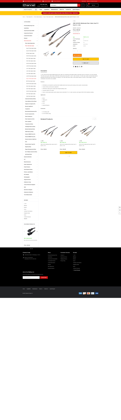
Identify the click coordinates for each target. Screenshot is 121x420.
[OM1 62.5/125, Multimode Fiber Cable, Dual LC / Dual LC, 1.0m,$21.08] (68, 131)
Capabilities (29, 288)
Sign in (88, 1)
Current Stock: (76, 33)
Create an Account (94, 1)
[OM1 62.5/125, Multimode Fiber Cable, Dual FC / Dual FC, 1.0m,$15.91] (49, 131)
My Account (84, 1)
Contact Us (46, 288)
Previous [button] (24, 231)
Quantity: (75, 48)
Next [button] (37, 231)
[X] (79, 66)
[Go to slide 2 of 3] (30, 248)
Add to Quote (77, 55)
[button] (60, 13)
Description (44, 70)
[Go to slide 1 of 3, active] (29, 248)
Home (24, 288)
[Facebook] (73, 66)
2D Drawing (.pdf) (45, 111)
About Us (40, 288)
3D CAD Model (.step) (46, 113)
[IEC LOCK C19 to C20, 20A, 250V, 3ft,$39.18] (30, 231)
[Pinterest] (81, 66)
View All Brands (77, 270)
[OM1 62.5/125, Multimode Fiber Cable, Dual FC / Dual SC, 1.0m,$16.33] (87, 131)
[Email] (75, 66)
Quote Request (52, 288)
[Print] (77, 66)
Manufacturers (34, 288)
